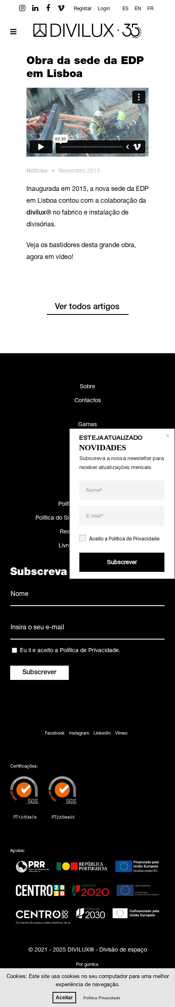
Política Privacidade (101, 998)
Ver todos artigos (87, 307)
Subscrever (122, 562)
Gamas (87, 425)
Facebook (55, 733)
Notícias (37, 171)
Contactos (87, 401)
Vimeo (121, 733)
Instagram (79, 733)
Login (104, 9)
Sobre (87, 387)
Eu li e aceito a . (70, 651)
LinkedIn (102, 733)
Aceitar (64, 997)
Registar (83, 9)
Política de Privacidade (89, 651)
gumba (91, 965)
